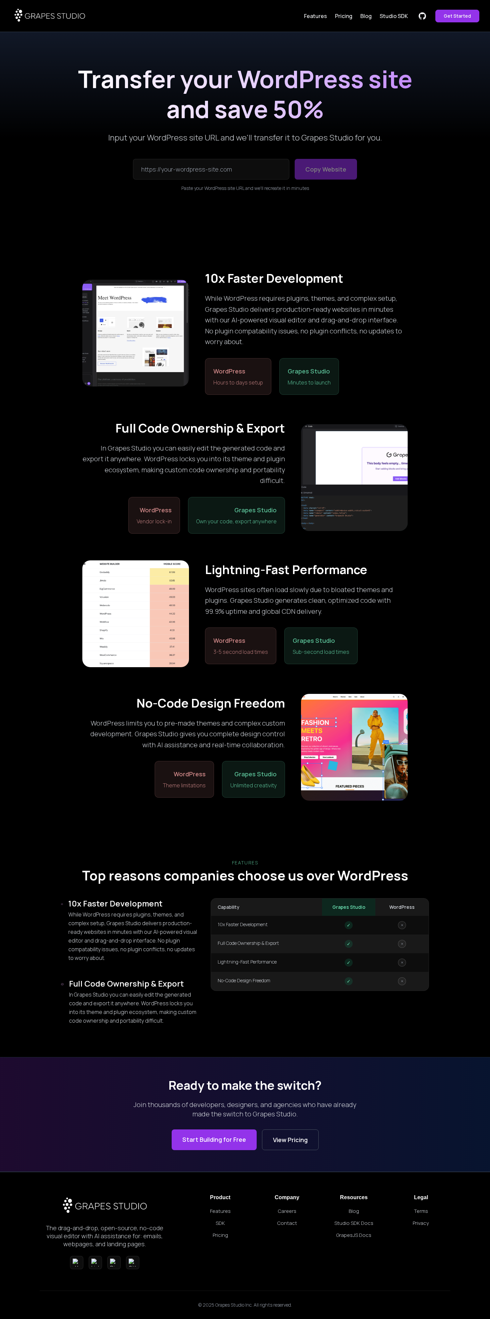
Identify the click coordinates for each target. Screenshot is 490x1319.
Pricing (343, 16)
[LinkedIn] (95, 1262)
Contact (287, 1223)
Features (315, 16)
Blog (366, 16)
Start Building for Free (214, 1139)
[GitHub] (132, 1262)
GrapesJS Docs (353, 1235)
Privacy (421, 1223)
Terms (421, 1211)
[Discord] (114, 1262)
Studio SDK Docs (353, 1223)
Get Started (457, 16)
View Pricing (290, 1140)
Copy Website (325, 169)
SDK (220, 1223)
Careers (287, 1211)
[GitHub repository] (422, 16)
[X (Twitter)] (76, 1262)
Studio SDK (394, 16)
